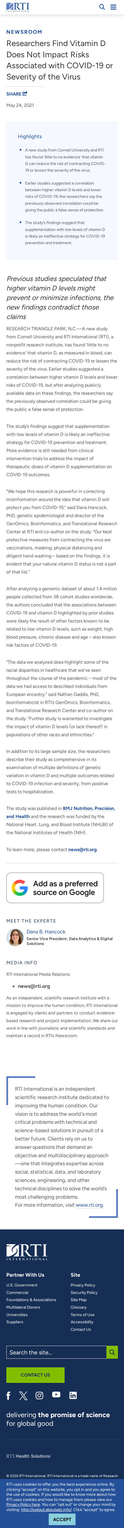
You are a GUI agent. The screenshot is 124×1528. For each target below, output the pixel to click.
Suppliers (14, 1322)
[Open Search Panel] (102, 7)
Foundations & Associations (31, 1300)
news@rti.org (82, 849)
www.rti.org (89, 1205)
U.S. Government (21, 1285)
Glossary (79, 1307)
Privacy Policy (83, 1285)
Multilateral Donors (23, 1307)
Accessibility (82, 1322)
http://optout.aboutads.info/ (46, 1509)
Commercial (17, 1293)
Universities (17, 1315)
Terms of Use (83, 1315)
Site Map (79, 1300)
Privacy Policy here (23, 1504)
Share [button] (14, 94)
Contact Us (81, 1330)
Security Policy (84, 1293)
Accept (64, 1519)
